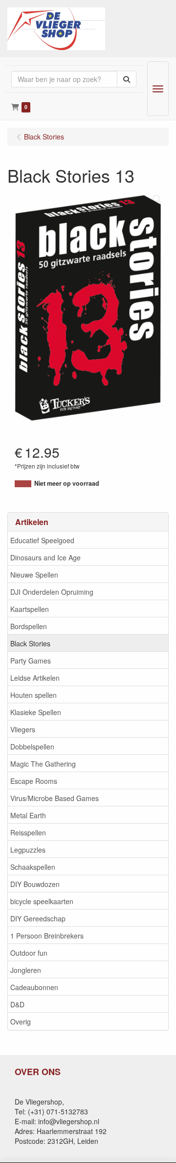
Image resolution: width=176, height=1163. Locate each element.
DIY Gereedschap (38, 918)
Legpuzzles (27, 850)
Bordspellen (28, 626)
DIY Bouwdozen (35, 884)
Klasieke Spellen (35, 712)
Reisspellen (28, 832)
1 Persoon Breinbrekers (47, 936)
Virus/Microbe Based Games (54, 798)
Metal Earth (28, 815)
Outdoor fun (28, 953)
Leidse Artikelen (35, 678)
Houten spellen (33, 695)
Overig (20, 1021)
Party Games (30, 660)
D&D (17, 1004)
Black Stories (30, 643)
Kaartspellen (29, 609)
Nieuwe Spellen (34, 575)
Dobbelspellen (32, 746)
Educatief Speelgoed (42, 540)
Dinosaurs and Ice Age (45, 557)
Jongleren (25, 970)
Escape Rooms (33, 781)
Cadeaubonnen (34, 987)
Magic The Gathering (43, 764)
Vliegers (22, 729)
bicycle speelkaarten (41, 901)
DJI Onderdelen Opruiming (51, 592)
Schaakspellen (32, 867)
